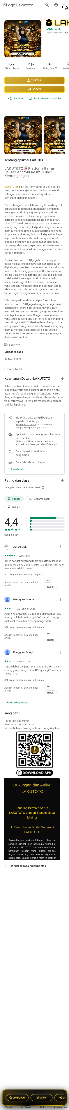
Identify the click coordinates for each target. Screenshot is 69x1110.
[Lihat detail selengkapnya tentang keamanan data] (16, 469)
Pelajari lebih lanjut (26, 424)
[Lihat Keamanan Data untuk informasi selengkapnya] (62, 378)
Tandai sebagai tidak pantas (25, 865)
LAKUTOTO (11, 186)
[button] (56, 68)
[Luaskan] (62, 780)
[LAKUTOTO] (15, 369)
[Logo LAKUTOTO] (21, 5)
